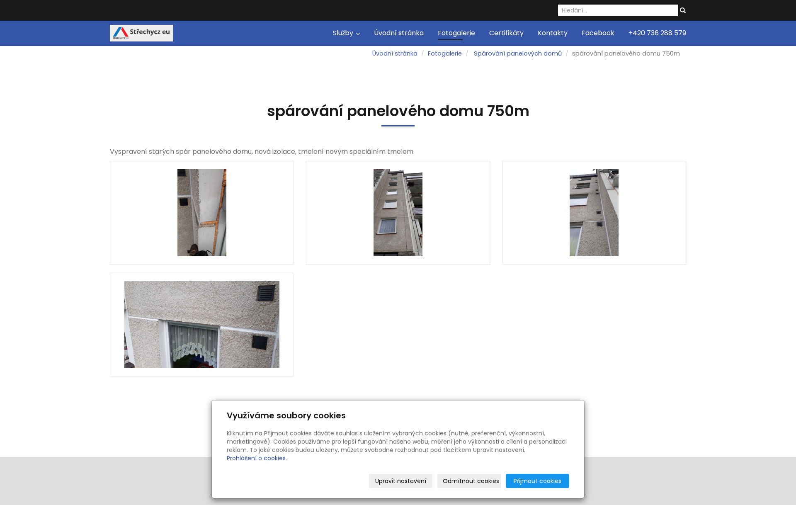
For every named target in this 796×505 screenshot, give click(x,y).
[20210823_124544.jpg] (398, 213)
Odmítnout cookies (471, 481)
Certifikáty (506, 33)
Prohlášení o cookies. (257, 458)
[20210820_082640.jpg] (202, 324)
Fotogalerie (456, 33)
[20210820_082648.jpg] (594, 213)
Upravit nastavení (400, 481)
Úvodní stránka (399, 33)
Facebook (598, 33)
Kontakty (553, 33)
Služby (344, 33)
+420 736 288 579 (657, 33)
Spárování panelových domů (518, 53)
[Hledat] (683, 10)
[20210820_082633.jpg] (202, 213)
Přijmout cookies (537, 481)
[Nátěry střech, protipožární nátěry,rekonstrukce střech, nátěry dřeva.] (141, 32)
